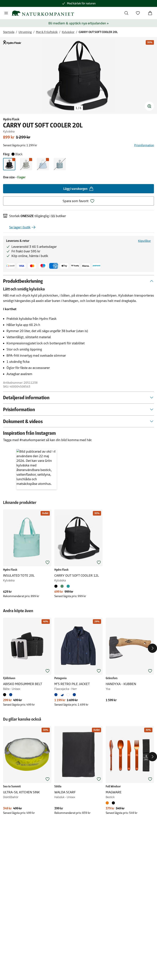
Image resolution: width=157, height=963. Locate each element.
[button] (36, 469)
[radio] (9, 164)
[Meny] (6, 13)
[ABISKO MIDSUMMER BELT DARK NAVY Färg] (11, 695)
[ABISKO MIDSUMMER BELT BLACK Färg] (5, 695)
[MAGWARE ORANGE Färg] (108, 803)
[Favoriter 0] (137, 13)
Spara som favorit (75, 201)
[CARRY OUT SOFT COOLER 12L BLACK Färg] (56, 586)
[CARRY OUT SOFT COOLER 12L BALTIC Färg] (68, 586)
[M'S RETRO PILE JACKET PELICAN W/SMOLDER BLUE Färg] (62, 695)
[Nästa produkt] (152, 648)
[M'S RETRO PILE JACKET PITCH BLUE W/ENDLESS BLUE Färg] (74, 695)
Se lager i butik (19, 227)
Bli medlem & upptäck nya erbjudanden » (78, 23)
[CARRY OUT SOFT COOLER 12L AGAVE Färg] (62, 586)
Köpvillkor (144, 241)
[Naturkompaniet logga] (43, 13)
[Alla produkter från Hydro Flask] (12, 42)
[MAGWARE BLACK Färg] (113, 803)
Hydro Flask (11, 119)
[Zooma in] (149, 106)
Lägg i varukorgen (75, 189)
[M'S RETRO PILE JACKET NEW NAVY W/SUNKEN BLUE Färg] (56, 695)
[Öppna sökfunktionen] (126, 13)
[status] (78, 108)
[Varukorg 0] (150, 13)
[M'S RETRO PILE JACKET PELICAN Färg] (68, 695)
